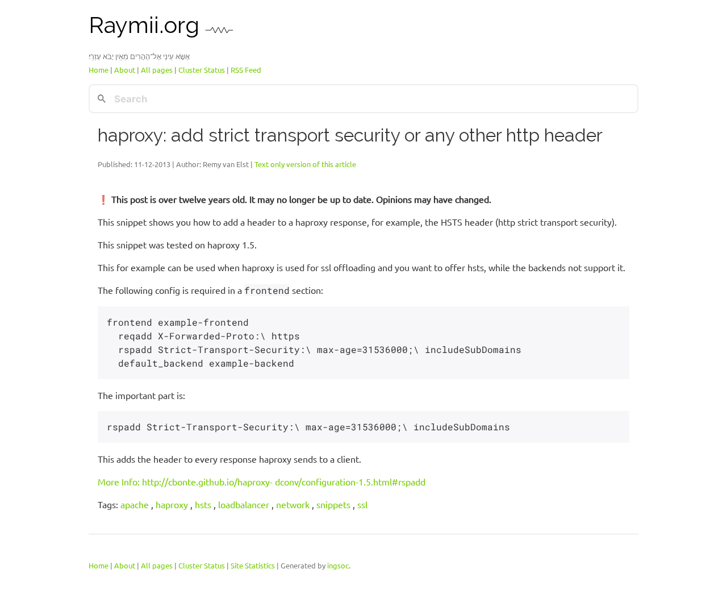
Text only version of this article (305, 163)
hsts (203, 504)
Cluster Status (201, 69)
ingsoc (338, 565)
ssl (362, 504)
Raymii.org (147, 24)
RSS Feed (246, 69)
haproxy (172, 504)
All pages (157, 69)
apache (134, 504)
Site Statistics (253, 565)
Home (98, 69)
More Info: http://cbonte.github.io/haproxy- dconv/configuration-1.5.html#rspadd (261, 481)
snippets (333, 504)
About (124, 69)
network (293, 504)
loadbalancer (243, 504)
